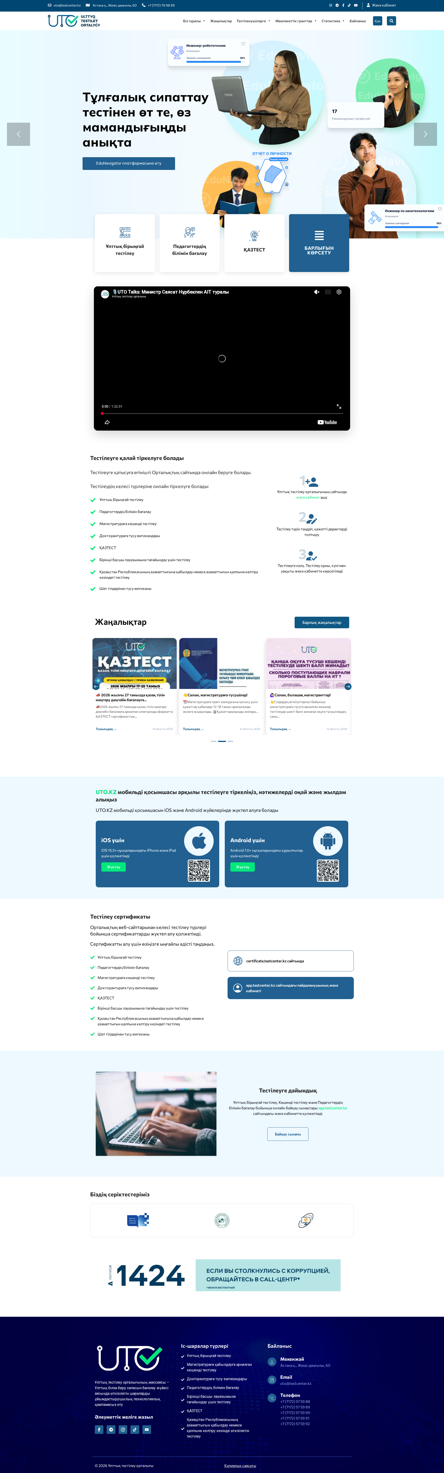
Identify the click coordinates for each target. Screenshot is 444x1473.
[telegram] (337, 5)
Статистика (331, 21)
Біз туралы (192, 21)
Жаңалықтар (221, 21)
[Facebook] (343, 5)
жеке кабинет (308, 497)
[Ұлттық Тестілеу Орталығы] (74, 21)
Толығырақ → (106, 729)
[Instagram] (330, 5)
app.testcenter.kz (332, 1108)
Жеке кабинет (384, 5)
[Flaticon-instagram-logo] (123, 1429)
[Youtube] (356, 5)
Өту (117, 162)
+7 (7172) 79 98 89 (161, 5)
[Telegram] (111, 1429)
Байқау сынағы (288, 1134)
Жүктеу (113, 867)
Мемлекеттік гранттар (293, 21)
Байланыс (358, 21)
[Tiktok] (349, 5)
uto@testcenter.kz (67, 5)
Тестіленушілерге (251, 21)
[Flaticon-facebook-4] (99, 1429)
